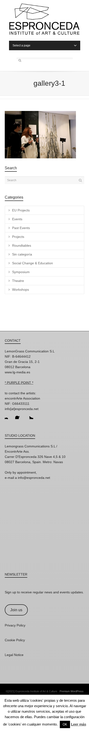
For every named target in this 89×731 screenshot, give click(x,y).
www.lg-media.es (17, 372)
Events (17, 219)
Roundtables (21, 245)
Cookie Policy (15, 640)
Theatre (18, 281)
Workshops (20, 289)
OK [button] (65, 724)
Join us (16, 610)
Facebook (19, 415)
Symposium (21, 272)
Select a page (21, 45)
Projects (18, 237)
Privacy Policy (15, 625)
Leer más (78, 724)
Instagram (8, 415)
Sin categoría (22, 254)
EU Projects (21, 210)
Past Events (21, 228)
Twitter (29, 415)
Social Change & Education (32, 263)
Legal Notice (14, 655)
